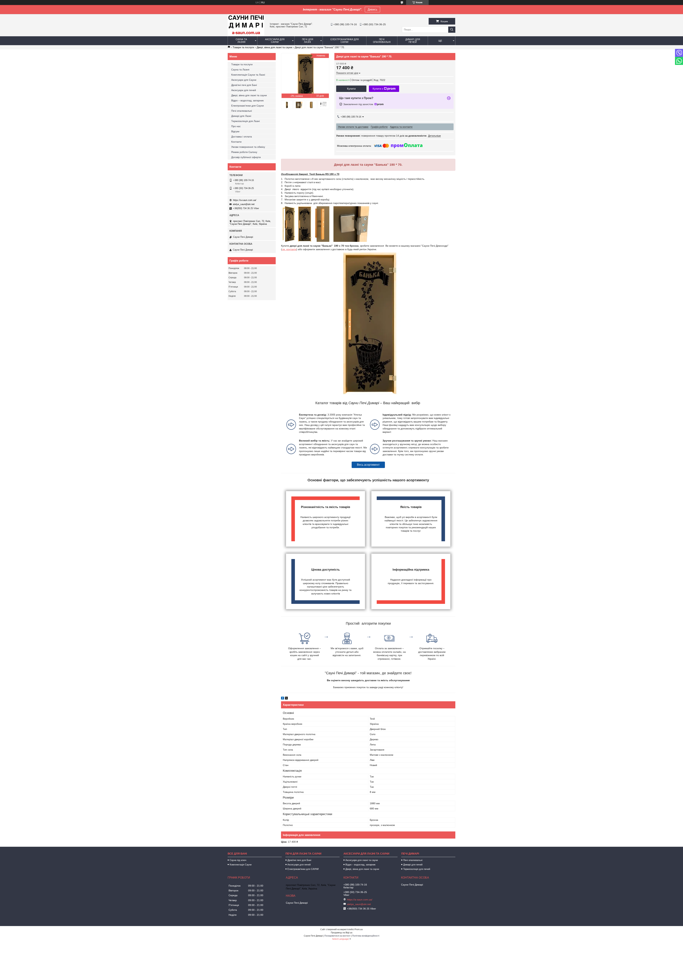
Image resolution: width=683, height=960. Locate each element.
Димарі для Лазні (241, 116)
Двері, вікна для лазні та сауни (274, 47)
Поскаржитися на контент (337, 936)
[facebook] (282, 698)
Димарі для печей (412, 40)
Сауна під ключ (238, 860)
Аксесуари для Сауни (274, 40)
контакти (291, 249)
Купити (351, 88)
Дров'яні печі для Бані (244, 85)
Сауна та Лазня (241, 40)
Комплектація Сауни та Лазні (248, 74)
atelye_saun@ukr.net (244, 204)
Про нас (236, 126)
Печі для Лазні (307, 40)
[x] (286, 698)
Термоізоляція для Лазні (245, 121)
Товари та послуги (243, 47)
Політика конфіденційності (365, 936)
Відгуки (235, 131)
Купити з (378, 88)
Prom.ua (358, 929)
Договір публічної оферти (246, 157)
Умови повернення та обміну (248, 146)
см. (284, 249)
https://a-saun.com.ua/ (244, 200)
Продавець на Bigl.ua (341, 932)
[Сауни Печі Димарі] (246, 34)
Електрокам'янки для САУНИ (303, 869)
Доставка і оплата (241, 136)
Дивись (372, 9)
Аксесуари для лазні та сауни (361, 860)
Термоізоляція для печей (416, 869)
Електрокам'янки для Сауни (344, 40)
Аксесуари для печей (243, 90)
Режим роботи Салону (244, 152)
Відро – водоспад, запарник (247, 100)
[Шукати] (451, 29)
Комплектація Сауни (241, 864)
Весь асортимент (368, 464)
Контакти (236, 141)
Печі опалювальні (382, 40)
